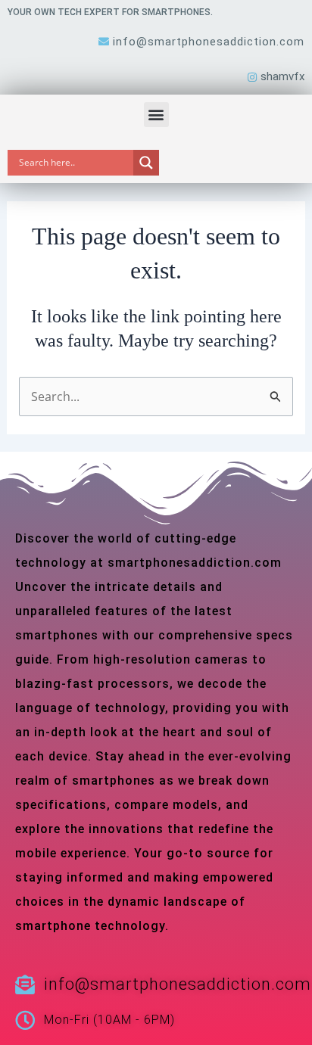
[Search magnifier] (146, 163)
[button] (156, 114)
